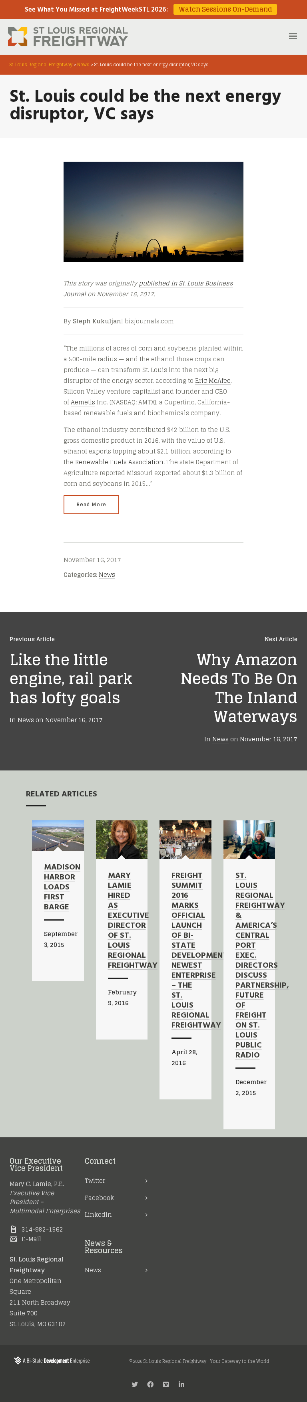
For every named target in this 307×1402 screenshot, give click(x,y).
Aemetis (83, 402)
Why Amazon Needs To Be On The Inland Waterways (238, 688)
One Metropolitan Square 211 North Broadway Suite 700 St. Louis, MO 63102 (40, 1302)
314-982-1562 (42, 1229)
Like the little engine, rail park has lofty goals (71, 678)
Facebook (99, 1197)
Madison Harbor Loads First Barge (62, 887)
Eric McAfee (213, 380)
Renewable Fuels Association (119, 462)
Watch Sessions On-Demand (225, 9)
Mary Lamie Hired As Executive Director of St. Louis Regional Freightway (132, 920)
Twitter (95, 1180)
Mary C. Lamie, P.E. (37, 1183)
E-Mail (31, 1239)
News (107, 574)
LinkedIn (98, 1214)
